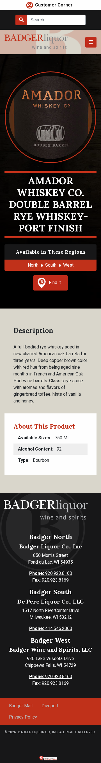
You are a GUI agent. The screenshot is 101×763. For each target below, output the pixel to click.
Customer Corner (54, 5)
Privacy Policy (23, 717)
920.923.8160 (50, 573)
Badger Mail (21, 705)
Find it (55, 282)
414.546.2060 (50, 628)
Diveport (50, 705)
